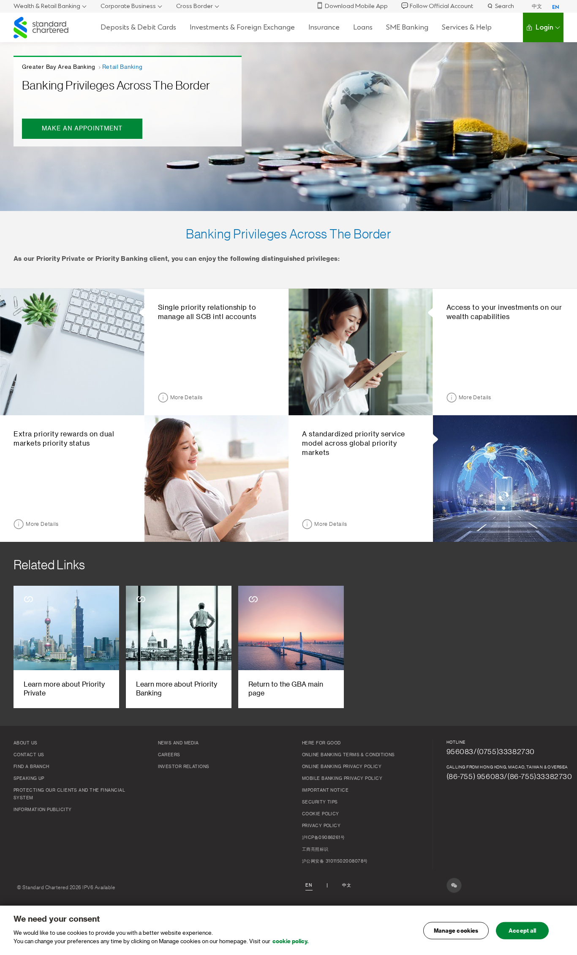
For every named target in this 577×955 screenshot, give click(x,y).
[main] (288, 930)
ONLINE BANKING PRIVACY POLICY (341, 767)
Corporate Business (128, 6)
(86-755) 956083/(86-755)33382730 (509, 776)
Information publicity (42, 810)
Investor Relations (184, 767)
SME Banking (407, 27)
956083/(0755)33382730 (490, 751)
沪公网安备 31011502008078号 (334, 861)
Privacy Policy (321, 826)
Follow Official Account (441, 6)
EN (555, 7)
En (308, 885)
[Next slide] (550, 647)
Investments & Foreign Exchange (242, 27)
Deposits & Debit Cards (138, 27)
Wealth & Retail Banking (47, 6)
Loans (363, 27)
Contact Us (29, 755)
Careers (169, 755)
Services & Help (467, 27)
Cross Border (194, 6)
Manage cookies (456, 930)
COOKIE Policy (320, 814)
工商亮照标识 (315, 849)
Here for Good (321, 743)
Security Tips (320, 802)
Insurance (324, 27)
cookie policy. (290, 941)
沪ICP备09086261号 (323, 838)
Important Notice (325, 790)
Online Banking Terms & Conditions (348, 755)
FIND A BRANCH (31, 767)
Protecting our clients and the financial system (69, 794)
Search (504, 6)
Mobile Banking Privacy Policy (342, 778)
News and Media (178, 743)
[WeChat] (454, 885)
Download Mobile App (356, 6)
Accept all (522, 930)
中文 (537, 6)
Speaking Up (29, 778)
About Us (26, 743)
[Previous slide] (26, 647)
